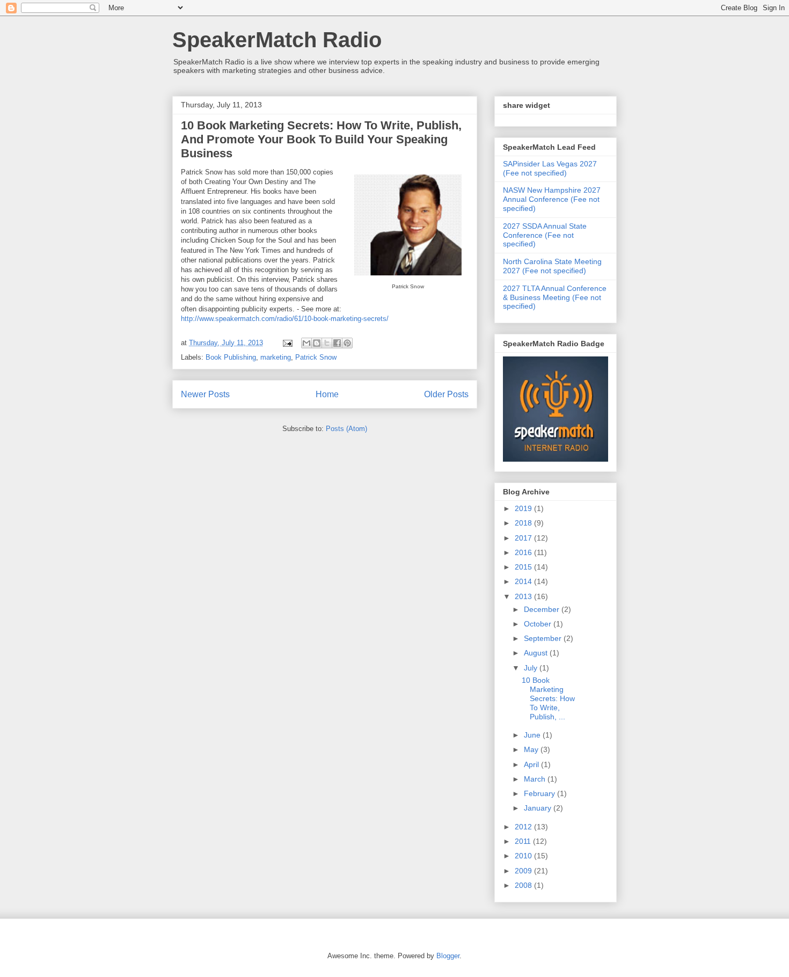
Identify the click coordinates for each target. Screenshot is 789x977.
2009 (524, 870)
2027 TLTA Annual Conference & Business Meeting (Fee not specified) (555, 297)
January (538, 808)
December (542, 609)
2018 (524, 523)
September (544, 638)
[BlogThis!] (316, 343)
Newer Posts (205, 394)
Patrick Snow (316, 357)
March (535, 779)
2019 (524, 508)
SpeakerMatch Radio (277, 40)
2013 (524, 596)
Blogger (447, 956)
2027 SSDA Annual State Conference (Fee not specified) (545, 235)
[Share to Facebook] (337, 343)
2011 (524, 841)
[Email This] (306, 343)
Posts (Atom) (346, 429)
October (538, 623)
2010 (524, 855)
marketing (275, 357)
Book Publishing (231, 357)
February (540, 793)
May (532, 749)
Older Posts (446, 394)
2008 (524, 885)
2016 (524, 552)
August (537, 652)
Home (327, 394)
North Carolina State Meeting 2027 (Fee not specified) (552, 266)
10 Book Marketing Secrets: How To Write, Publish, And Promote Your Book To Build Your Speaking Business (321, 139)
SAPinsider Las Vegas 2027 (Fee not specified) (550, 168)
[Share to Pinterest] (347, 343)
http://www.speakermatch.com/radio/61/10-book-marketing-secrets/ (285, 319)
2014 (524, 581)
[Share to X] (327, 343)
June (533, 735)
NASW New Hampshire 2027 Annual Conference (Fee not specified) (552, 199)
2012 (524, 826)
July (531, 668)
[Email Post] (287, 343)
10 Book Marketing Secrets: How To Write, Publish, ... (548, 698)
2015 (524, 567)
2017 (524, 538)
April (532, 764)
